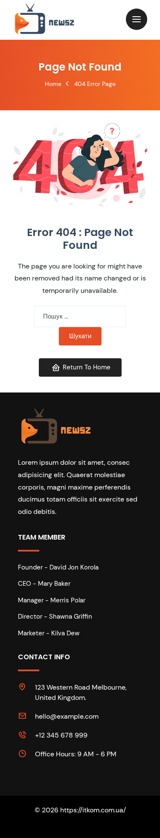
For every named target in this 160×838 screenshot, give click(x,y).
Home (53, 84)
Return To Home (87, 367)
